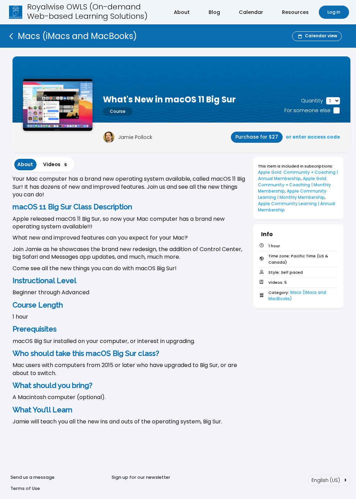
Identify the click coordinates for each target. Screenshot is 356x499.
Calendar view (321, 36)
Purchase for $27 (256, 137)
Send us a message (32, 477)
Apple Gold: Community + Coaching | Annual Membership (298, 175)
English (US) (329, 479)
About (182, 12)
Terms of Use (25, 488)
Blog (214, 12)
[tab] (25, 164)
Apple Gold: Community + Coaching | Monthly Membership (295, 185)
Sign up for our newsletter (141, 477)
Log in (333, 12)
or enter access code (313, 137)
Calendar (251, 12)
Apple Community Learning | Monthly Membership (292, 194)
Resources (295, 12)
